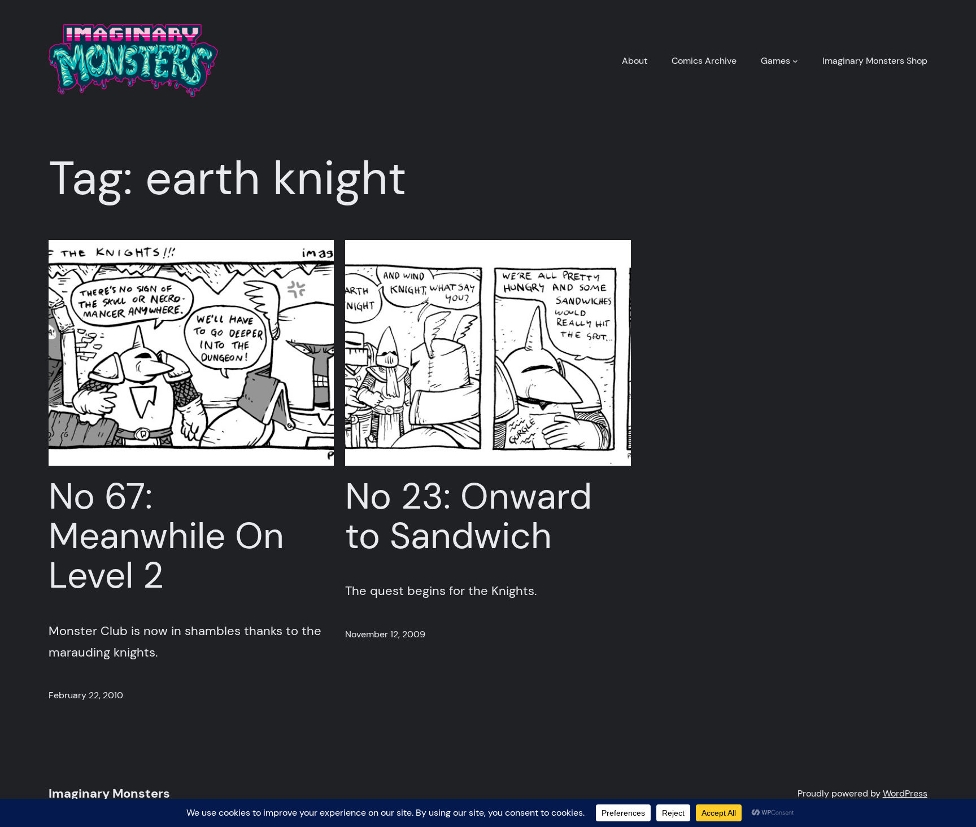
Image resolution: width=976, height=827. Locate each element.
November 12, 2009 (385, 634)
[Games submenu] (795, 61)
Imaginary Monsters (109, 793)
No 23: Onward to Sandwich (468, 517)
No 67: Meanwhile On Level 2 (166, 536)
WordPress (905, 793)
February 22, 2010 (86, 695)
